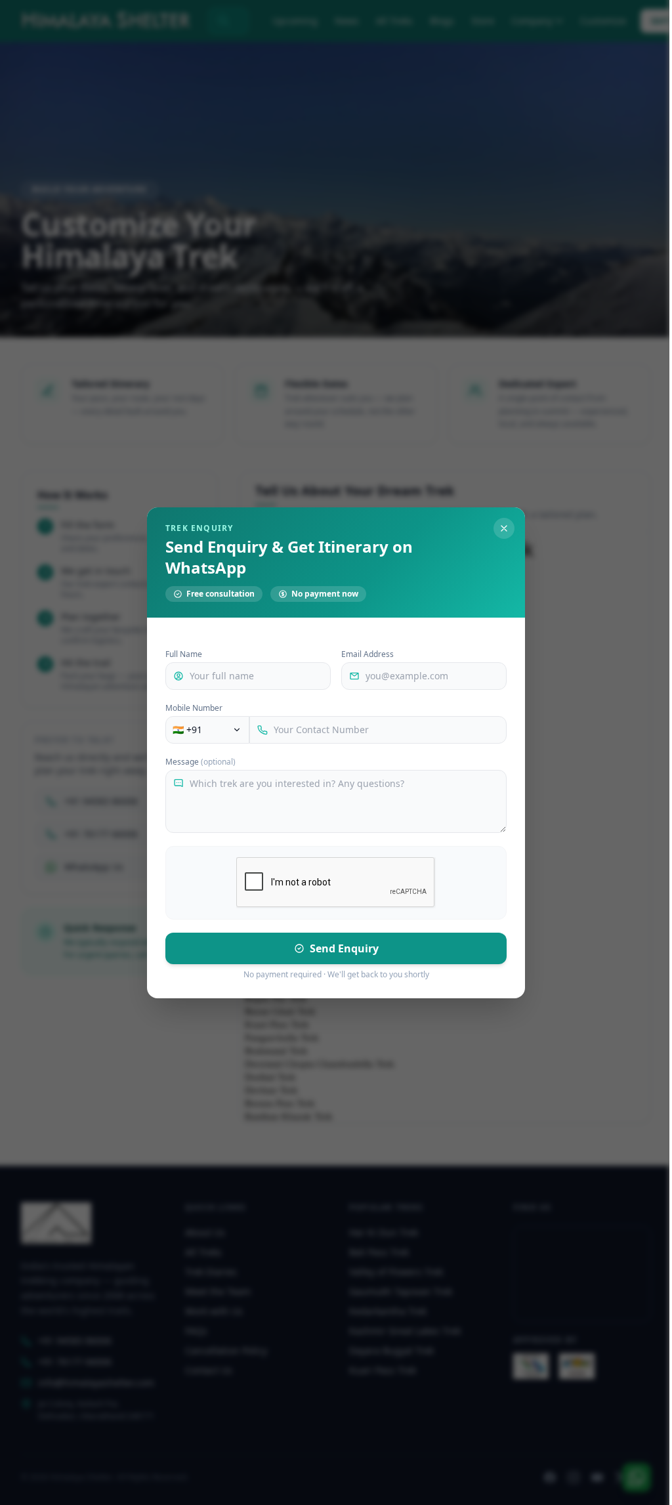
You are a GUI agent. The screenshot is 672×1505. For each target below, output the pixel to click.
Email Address (367, 654)
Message (200, 762)
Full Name (183, 654)
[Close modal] (504, 528)
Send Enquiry (344, 948)
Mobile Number (193, 708)
